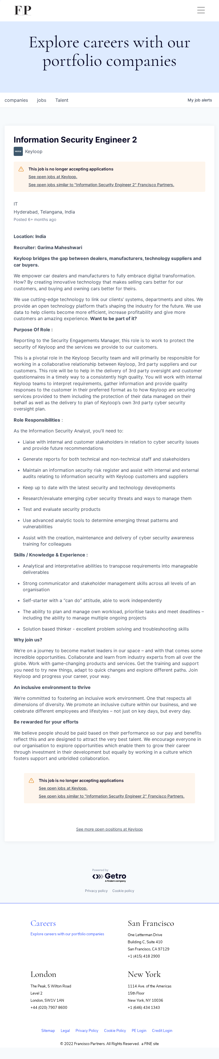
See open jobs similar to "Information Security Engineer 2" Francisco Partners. (101, 184)
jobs (41, 100)
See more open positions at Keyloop (109, 829)
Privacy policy (96, 891)
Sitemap (48, 1030)
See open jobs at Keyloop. (53, 176)
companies (16, 100)
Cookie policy (123, 891)
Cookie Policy (115, 1030)
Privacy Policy (87, 1030)
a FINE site (150, 1043)
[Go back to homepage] (22, 11)
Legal (65, 1030)
